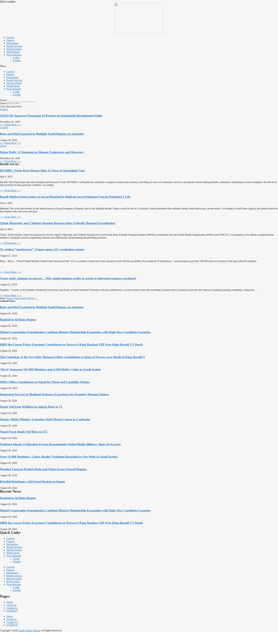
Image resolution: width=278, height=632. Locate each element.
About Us (11, 605)
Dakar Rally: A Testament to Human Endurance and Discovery (42, 152)
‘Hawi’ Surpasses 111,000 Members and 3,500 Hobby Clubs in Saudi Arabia (50, 369)
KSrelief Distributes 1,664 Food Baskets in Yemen (32, 481)
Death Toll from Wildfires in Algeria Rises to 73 (31, 406)
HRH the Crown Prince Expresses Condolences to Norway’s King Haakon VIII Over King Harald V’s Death (71, 344)
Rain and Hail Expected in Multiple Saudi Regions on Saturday (42, 134)
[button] (139, 66)
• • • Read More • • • (10, 124)
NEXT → (33, 298)
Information (12, 43)
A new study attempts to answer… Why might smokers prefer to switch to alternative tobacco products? (68, 278)
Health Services (14, 46)
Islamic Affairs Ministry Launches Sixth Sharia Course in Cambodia (45, 419)
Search (3, 103)
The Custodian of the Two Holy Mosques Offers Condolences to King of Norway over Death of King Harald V (72, 357)
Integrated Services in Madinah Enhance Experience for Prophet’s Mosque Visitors (54, 394)
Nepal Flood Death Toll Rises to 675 (23, 431)
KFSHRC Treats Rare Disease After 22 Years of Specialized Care (42, 170)
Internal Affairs (14, 49)
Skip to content (7, 1)
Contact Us (12, 608)
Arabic (16, 57)
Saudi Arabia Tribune (29, 630)
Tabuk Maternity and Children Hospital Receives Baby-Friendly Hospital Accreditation (57, 223)
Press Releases (13, 54)
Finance (10, 40)
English (17, 60)
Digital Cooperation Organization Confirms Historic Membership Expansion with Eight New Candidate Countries (75, 332)
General (10, 37)
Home (9, 602)
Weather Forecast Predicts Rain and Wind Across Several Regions (43, 469)
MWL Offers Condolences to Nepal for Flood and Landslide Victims (44, 382)
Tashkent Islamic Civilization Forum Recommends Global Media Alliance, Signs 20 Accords (60, 444)
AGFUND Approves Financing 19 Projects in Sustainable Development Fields (51, 115)
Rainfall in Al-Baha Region (18, 319)
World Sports (13, 52)
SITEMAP (12, 610)
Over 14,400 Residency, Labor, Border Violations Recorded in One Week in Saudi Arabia (59, 456)
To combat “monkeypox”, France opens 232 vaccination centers (42, 249)
